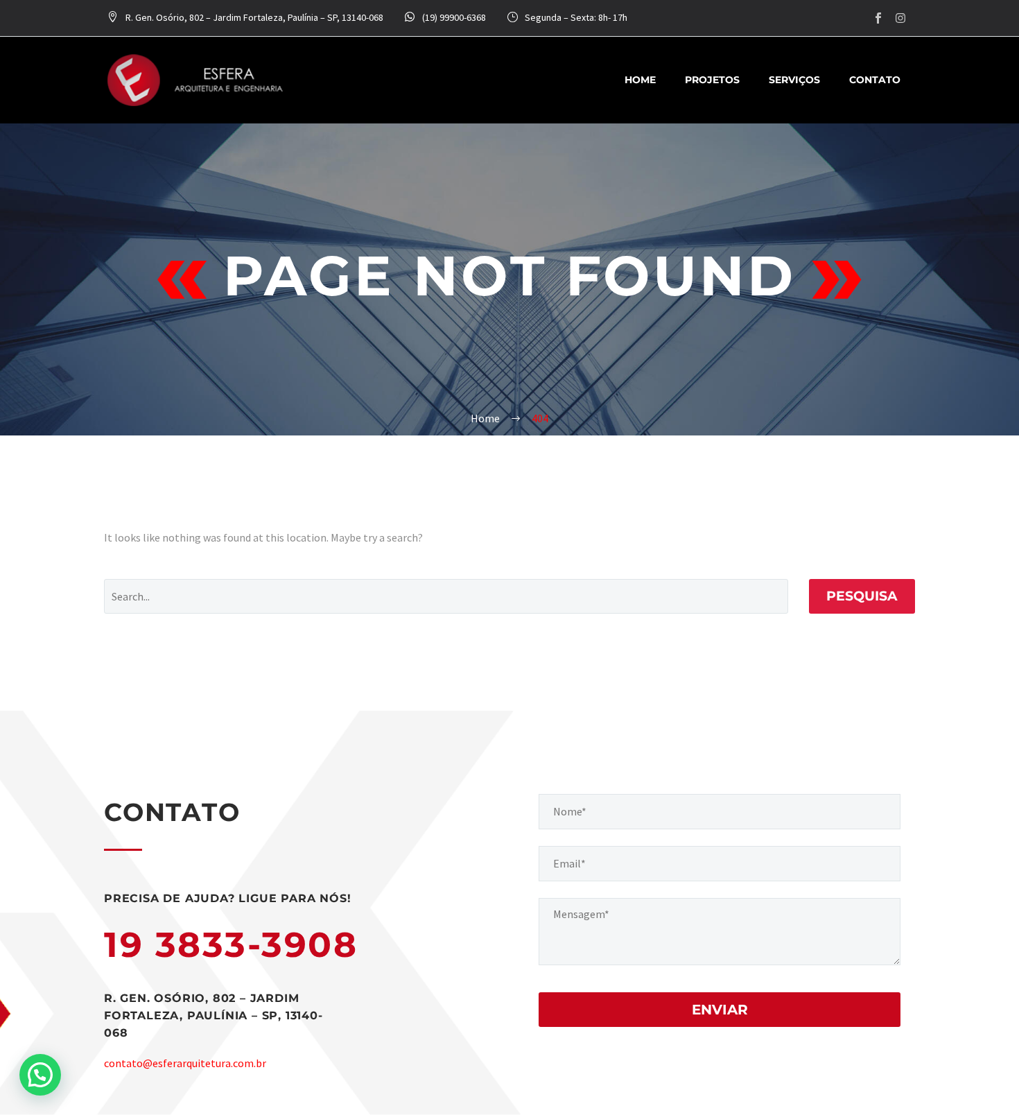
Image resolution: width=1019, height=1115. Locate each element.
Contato (874, 80)
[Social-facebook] (878, 18)
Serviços (794, 80)
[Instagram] (900, 18)
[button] (40, 1075)
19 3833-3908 (231, 945)
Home (640, 80)
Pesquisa (862, 596)
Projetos (712, 80)
